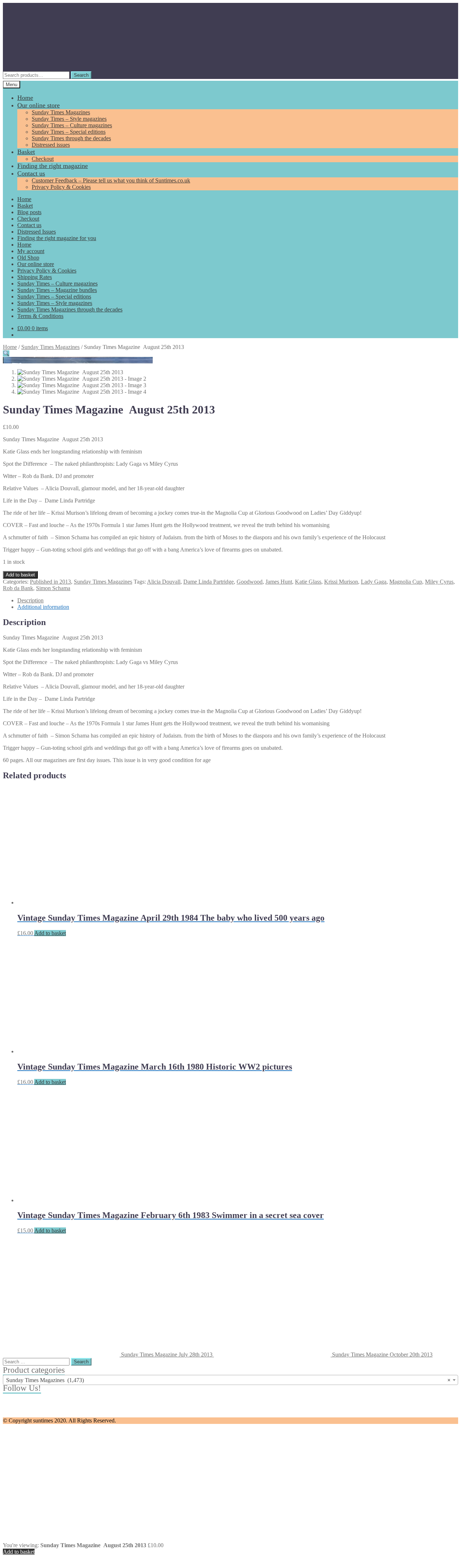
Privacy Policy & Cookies (61, 187)
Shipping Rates (34, 277)
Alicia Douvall (163, 582)
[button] (6, 353)
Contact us (31, 173)
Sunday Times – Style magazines (69, 119)
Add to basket (20, 574)
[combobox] (230, 1380)
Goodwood (250, 582)
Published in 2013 (50, 582)
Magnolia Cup (405, 582)
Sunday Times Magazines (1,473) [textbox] (228, 1380)
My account (30, 251)
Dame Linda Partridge (208, 582)
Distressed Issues (36, 232)
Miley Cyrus (439, 582)
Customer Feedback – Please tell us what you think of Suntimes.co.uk (111, 180)
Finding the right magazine (52, 165)
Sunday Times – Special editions (69, 132)
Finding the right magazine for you (56, 238)
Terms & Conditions (40, 316)
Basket (26, 151)
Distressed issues (51, 145)
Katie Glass (308, 582)
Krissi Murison (341, 582)
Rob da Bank (18, 588)
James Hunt (278, 582)
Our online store (38, 105)
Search (81, 75)
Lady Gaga (373, 582)
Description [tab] (30, 600)
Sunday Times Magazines (61, 112)
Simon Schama (53, 588)
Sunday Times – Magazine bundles (57, 290)
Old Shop (28, 257)
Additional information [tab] (43, 607)
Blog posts (29, 212)
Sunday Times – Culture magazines (72, 125)
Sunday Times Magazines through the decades (69, 309)
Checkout (43, 159)
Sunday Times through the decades (71, 138)
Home (25, 97)
